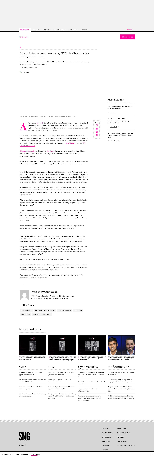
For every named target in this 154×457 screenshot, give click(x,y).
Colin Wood (25, 67)
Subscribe (128, 37)
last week (40, 123)
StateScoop (24, 30)
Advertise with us (123, 433)
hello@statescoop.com (126, 445)
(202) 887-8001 (122, 441)
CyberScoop (73, 30)
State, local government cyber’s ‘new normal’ (90, 359)
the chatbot (51, 151)
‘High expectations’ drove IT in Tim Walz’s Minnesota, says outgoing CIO (62, 359)
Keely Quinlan (114, 126)
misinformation (65, 310)
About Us (23, 445)
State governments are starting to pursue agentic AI (120, 107)
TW (121, 450)
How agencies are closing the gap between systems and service (121, 359)
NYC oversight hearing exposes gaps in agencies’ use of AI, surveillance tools (121, 135)
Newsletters (122, 428)
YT (131, 450)
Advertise (130, 29)
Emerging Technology (41, 314)
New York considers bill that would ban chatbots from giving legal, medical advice (120, 121)
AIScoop (36, 30)
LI (124, 450)
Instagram (128, 450)
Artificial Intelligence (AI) (45, 310)
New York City (71, 143)
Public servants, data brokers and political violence (32, 359)
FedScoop (46, 30)
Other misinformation (27, 151)
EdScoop (85, 30)
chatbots (78, 310)
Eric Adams (25, 314)
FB (118, 450)
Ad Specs (120, 437)
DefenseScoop (59, 30)
